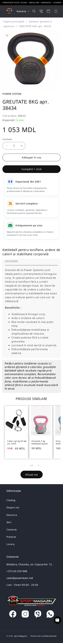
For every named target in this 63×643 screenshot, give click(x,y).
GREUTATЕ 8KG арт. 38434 (35, 26)
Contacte (11, 529)
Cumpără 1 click (31, 169)
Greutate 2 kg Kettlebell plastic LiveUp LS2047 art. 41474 (41, 442)
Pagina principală (13, 21)
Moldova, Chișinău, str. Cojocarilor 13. (29, 564)
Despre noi (12, 507)
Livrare (10, 544)
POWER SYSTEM (11, 93)
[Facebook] (13, 615)
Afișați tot (31, 474)
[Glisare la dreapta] (38, 465)
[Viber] (38, 615)
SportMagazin (20, 636)
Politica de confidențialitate (44, 636)
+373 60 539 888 (16, 571)
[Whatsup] (50, 615)
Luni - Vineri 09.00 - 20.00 (22, 584)
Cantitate (7, 139)
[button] (53, 11)
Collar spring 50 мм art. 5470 (16, 442)
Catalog (10, 500)
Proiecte (11, 536)
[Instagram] (25, 615)
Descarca (11, 514)
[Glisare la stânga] (24, 465)
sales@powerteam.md (19, 578)
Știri (8, 522)
